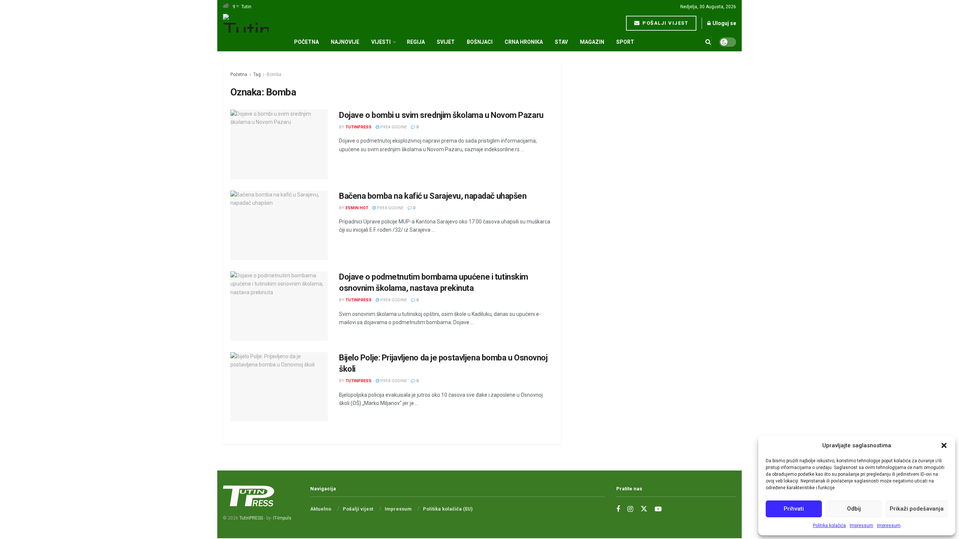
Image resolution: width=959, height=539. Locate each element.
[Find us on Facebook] (618, 509)
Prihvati (794, 508)
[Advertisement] (654, 175)
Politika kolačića (829, 525)
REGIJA (416, 42)
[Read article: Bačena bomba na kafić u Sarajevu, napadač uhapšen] (279, 225)
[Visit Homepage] (246, 23)
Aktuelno (320, 509)
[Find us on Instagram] (630, 509)
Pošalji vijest (665, 23)
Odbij (854, 508)
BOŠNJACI (480, 42)
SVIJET (446, 42)
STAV (561, 42)
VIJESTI (381, 42)
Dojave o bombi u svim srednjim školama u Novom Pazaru (441, 115)
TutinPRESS (358, 127)
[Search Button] (708, 42)
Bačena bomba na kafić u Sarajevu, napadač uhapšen (432, 196)
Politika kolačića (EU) (448, 509)
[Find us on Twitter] (644, 509)
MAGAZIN (592, 42)
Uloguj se (723, 23)
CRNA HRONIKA (524, 42)
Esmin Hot (356, 207)
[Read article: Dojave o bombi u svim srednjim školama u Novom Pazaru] (279, 144)
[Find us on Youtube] (658, 509)
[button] (944, 445)
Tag (257, 74)
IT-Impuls (282, 518)
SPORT (625, 42)
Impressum (861, 525)
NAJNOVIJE (345, 42)
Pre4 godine (393, 127)
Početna (306, 42)
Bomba (274, 74)
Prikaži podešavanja (917, 508)
